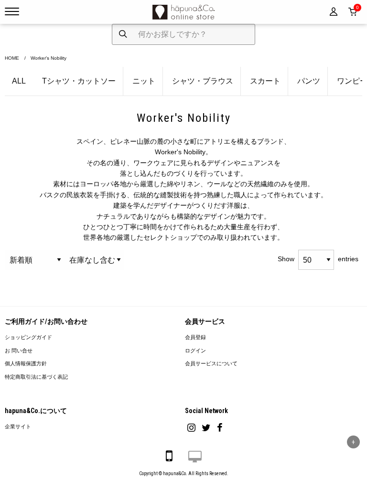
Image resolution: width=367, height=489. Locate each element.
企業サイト (18, 427)
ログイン (195, 351)
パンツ (308, 81)
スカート (265, 81)
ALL (19, 81)
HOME (12, 58)
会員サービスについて (211, 364)
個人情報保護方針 (26, 364)
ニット (143, 81)
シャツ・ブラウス (202, 81)
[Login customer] (333, 12)
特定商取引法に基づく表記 (36, 377)
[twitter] (206, 428)
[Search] (123, 34)
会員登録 (195, 337)
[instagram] (191, 428)
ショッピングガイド (28, 337)
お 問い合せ (18, 351)
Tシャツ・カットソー (79, 81)
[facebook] (220, 428)
